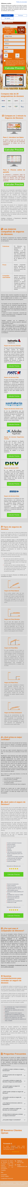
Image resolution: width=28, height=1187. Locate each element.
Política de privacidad (21, 2)
